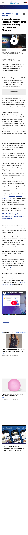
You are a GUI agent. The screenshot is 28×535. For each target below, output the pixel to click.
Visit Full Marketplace (21, 332)
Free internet (13, 268)
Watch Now (23, 2)
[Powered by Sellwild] (24, 424)
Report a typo (6, 322)
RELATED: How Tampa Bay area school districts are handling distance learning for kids (13, 216)
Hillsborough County (7, 14)
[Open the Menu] (2, 2)
